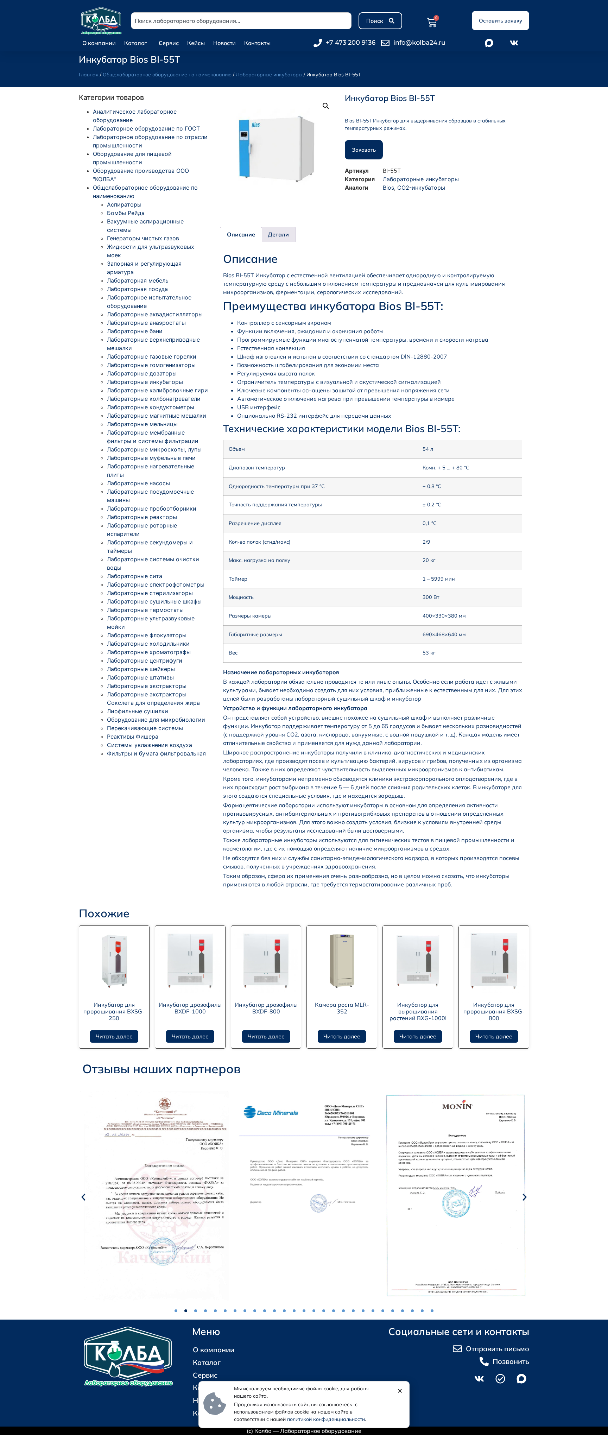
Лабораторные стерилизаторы (150, 592)
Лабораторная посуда (137, 288)
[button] (325, 106)
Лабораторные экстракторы (146, 685)
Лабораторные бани (135, 331)
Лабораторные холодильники (148, 643)
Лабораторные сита (134, 576)
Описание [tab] (241, 234)
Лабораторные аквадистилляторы (155, 314)
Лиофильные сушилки (137, 711)
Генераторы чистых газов (143, 238)
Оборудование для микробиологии (156, 719)
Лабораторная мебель (138, 280)
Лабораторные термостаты (145, 609)
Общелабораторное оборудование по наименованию (167, 74)
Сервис (169, 42)
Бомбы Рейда (126, 212)
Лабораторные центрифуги (144, 660)
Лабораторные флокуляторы (146, 635)
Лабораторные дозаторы (142, 373)
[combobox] (241, 20)
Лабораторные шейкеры (141, 668)
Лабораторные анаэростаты (146, 322)
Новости (224, 42)
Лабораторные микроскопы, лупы (154, 449)
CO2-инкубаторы (421, 187)
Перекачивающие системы (145, 728)
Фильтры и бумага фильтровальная (156, 753)
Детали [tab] (278, 234)
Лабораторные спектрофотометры (155, 584)
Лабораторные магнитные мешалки (156, 415)
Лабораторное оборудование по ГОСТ (146, 128)
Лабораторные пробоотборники (151, 508)
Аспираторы (124, 204)
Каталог (135, 42)
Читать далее (114, 1036)
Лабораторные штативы (140, 677)
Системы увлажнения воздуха (149, 744)
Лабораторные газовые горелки (151, 356)
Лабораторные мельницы (142, 424)
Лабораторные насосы (138, 483)
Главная (89, 74)
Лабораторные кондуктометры (150, 407)
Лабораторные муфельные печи (151, 457)
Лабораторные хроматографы (149, 652)
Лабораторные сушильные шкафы (154, 601)
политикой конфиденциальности (326, 1419)
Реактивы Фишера (132, 736)
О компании (99, 42)
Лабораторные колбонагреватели (154, 398)
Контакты (257, 42)
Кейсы (196, 42)
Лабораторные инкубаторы (269, 74)
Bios (388, 187)
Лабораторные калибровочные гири (157, 390)
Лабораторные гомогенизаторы (151, 364)
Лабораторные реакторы (142, 516)
